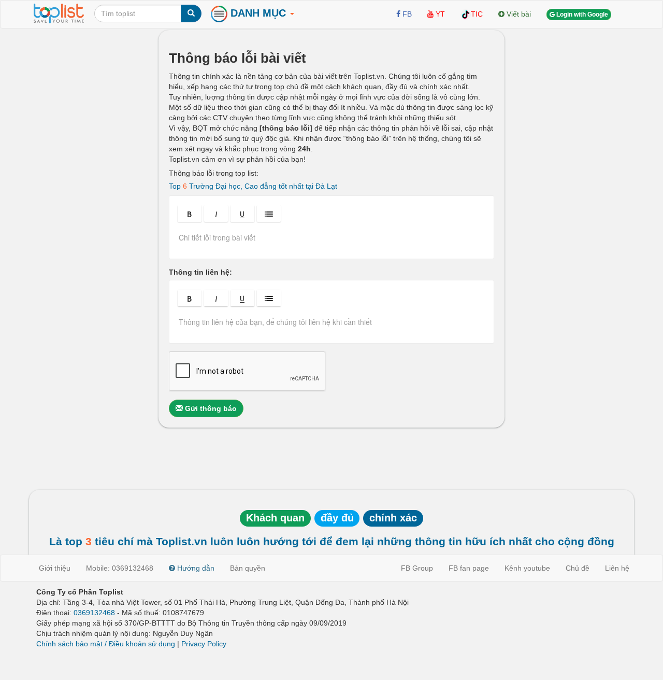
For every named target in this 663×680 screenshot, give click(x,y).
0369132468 (94, 612)
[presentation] (331, 241)
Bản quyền (247, 568)
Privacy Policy (203, 644)
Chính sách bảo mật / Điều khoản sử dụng (105, 644)
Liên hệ (617, 568)
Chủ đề (577, 568)
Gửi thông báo (210, 408)
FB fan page (469, 568)
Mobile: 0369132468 (119, 568)
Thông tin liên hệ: (200, 272)
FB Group (417, 568)
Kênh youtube (527, 568)
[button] (189, 213)
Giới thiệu (54, 568)
